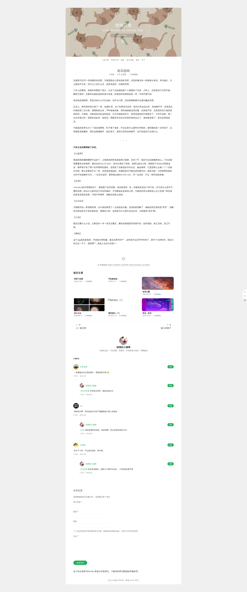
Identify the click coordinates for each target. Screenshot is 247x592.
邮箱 (75, 511)
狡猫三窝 (123, 25)
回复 (170, 367)
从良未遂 (83, 366)
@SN (82, 430)
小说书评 (105, 60)
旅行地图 (130, 60)
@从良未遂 (84, 391)
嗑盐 (123, 60)
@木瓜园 (83, 469)
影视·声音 (115, 60)
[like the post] (123, 259)
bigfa (115, 580)
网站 (75, 521)
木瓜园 (82, 445)
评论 (75, 536)
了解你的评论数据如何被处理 (124, 571)
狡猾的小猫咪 (91, 385)
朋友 (137, 60)
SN (81, 406)
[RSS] (122, 41)
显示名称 (77, 502)
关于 (143, 60)
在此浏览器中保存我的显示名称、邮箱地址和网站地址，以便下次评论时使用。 (107, 531)
